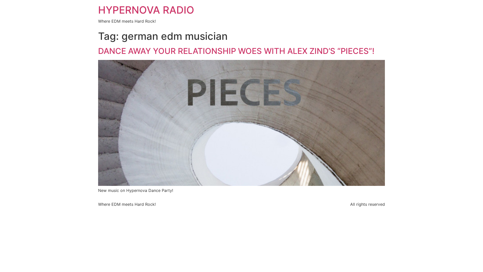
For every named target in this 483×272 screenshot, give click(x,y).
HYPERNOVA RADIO (146, 10)
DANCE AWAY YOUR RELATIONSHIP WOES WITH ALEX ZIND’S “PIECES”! (236, 51)
